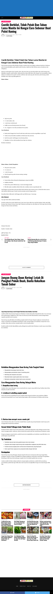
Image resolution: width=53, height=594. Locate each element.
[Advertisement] (26, 8)
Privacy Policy (23, 586)
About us (29, 586)
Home (17, 586)
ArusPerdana (9, 35)
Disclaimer (34, 586)
